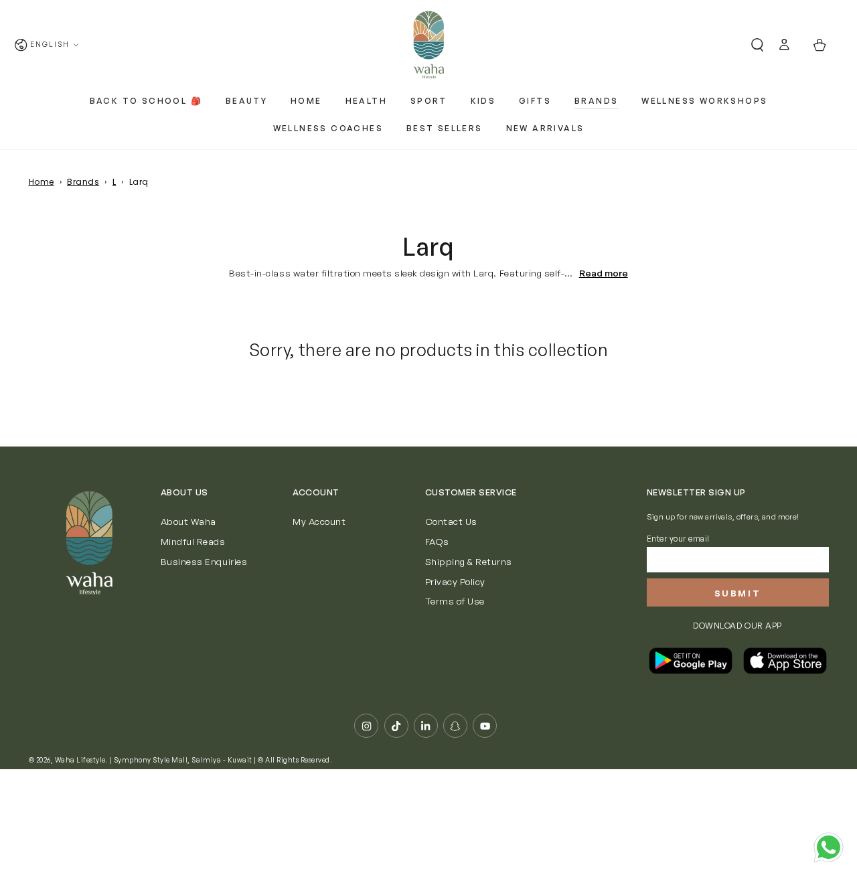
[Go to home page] (428, 45)
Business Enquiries (204, 561)
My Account (319, 521)
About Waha (188, 521)
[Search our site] (752, 45)
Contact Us (451, 521)
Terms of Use (455, 601)
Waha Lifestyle (80, 760)
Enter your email (678, 539)
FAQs (437, 541)
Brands (83, 181)
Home (41, 181)
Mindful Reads (193, 541)
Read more (603, 272)
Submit (737, 593)
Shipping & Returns (468, 561)
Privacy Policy (455, 581)
